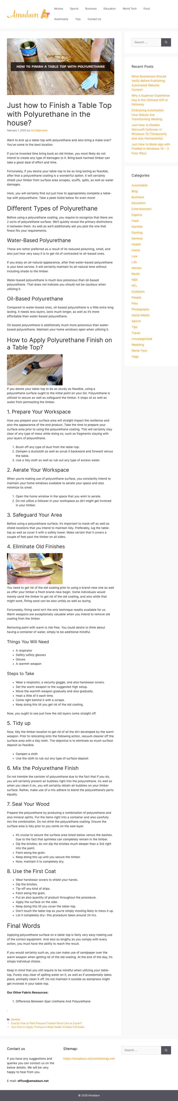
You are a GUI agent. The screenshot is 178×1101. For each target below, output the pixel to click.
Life (134, 262)
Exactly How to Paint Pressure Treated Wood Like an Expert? (46, 1023)
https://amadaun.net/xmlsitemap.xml (89, 1058)
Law (134, 256)
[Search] (166, 42)
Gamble (137, 226)
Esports (137, 215)
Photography (140, 309)
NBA (135, 280)
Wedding (138, 344)
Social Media (140, 315)
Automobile (61, 19)
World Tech (130, 8)
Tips (78, 19)
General (15, 1019)
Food (147, 8)
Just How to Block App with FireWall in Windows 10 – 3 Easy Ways (151, 149)
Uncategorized (142, 339)
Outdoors (138, 291)
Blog (135, 191)
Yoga (135, 356)
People (136, 297)
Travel (136, 333)
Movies (58, 8)
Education (110, 8)
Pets (135, 303)
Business (91, 8)
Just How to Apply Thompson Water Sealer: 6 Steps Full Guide (47, 1026)
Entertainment (141, 209)
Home (136, 250)
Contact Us (94, 19)
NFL (134, 285)
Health (136, 244)
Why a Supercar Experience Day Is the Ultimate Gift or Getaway (151, 100)
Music (136, 274)
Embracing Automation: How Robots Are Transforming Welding (148, 115)
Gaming (137, 232)
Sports (74, 8)
